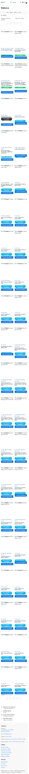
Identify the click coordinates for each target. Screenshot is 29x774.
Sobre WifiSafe (4, 761)
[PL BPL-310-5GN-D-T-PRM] (7, 39)
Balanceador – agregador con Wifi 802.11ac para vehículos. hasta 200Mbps (20, 83)
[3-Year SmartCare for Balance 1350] (7, 303)
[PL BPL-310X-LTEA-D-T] (21, 138)
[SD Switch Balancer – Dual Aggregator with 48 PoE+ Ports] (7, 173)
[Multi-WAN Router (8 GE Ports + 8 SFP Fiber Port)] (7, 106)
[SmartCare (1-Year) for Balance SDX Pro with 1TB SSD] (21, 405)
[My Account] (23, 2)
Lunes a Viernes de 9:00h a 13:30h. (17, 739)
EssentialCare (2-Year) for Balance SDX (20, 555)
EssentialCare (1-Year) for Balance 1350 (20, 315)
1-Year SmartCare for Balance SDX (5, 589)
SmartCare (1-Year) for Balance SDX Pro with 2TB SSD (20, 349)
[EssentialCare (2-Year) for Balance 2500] (21, 173)
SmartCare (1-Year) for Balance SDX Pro (19, 523)
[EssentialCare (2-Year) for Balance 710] (7, 610)
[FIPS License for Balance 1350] (7, 271)
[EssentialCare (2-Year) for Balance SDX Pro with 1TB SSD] (7, 475)
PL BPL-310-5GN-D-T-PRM (6, 50)
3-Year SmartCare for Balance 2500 (5, 250)
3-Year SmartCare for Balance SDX (19, 589)
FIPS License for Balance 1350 (6, 282)
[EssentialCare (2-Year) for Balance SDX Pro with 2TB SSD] (7, 405)
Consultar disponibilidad (7, 124)
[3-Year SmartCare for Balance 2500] (7, 239)
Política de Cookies (5, 754)
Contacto (3, 767)
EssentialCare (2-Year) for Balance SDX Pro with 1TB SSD (7, 489)
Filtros (4, 15)
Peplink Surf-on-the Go (20, 116)
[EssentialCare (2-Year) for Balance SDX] (21, 544)
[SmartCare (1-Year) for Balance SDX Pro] (21, 510)
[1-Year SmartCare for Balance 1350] (21, 271)
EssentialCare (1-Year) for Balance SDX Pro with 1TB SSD (20, 454)
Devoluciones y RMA (5, 749)
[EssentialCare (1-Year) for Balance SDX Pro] (21, 475)
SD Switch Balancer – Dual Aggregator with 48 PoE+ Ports (7, 185)
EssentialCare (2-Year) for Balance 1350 (6, 347)
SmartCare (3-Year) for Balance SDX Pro (6, 557)
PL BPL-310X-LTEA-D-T (20, 149)
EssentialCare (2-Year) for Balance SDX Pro (6, 523)
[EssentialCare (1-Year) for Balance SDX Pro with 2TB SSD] (21, 370)
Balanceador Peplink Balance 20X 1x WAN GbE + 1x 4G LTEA (7, 152)
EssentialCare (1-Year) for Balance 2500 (20, 250)
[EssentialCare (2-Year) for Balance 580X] (21, 674)
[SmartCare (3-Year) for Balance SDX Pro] (7, 544)
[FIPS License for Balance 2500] (7, 206)
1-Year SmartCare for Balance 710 (19, 654)
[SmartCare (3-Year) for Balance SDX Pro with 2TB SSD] (7, 370)
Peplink (15, 12)
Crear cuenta (4, 765)
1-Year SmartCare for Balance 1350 (19, 282)
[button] (25, 2)
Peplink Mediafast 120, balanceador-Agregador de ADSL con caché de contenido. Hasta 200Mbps (7, 84)
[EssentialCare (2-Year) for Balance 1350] (7, 335)
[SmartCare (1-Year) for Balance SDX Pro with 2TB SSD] (21, 335)
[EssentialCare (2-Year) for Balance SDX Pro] (7, 510)
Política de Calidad (5, 756)
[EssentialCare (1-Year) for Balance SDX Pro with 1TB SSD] (21, 440)
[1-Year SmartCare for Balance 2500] (21, 206)
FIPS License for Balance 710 (6, 654)
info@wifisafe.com (8, 733)
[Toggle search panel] (20, 2)
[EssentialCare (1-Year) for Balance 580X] (21, 39)
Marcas (11, 12)
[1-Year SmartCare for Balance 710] (21, 642)
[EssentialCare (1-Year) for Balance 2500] (21, 239)
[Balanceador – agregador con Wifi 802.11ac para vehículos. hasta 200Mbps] (21, 71)
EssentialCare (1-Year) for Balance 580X (20, 51)
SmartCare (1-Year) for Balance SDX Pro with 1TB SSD (20, 419)
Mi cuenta (3, 763)
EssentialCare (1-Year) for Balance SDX (20, 621)
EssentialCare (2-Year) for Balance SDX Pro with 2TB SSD (7, 419)
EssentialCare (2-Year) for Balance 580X (20, 686)
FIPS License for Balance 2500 (6, 218)
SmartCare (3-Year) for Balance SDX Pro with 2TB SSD (7, 384)
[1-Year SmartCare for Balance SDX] (7, 578)
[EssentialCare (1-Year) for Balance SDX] (21, 610)
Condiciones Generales (6, 752)
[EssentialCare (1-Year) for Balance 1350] (21, 303)
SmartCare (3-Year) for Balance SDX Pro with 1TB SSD (7, 454)
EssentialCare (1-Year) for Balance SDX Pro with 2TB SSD (20, 384)
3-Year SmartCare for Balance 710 (5, 686)
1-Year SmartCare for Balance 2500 (19, 218)
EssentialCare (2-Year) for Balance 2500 (20, 185)
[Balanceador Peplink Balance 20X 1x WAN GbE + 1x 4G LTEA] (7, 138)
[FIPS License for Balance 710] (7, 642)
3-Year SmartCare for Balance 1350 (5, 315)
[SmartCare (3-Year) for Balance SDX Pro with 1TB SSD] (7, 440)
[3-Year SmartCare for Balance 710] (7, 674)
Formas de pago (4, 747)
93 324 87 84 (8, 736)
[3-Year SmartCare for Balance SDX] (21, 578)
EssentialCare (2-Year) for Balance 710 (6, 621)
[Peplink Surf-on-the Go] (21, 106)
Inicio (8, 12)
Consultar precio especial (7, 56)
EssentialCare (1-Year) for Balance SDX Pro (20, 488)
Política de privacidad (6, 750)
